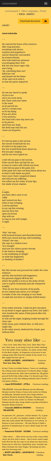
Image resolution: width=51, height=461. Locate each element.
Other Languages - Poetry (33, 11)
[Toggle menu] (46, 3)
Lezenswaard (9, 3)
